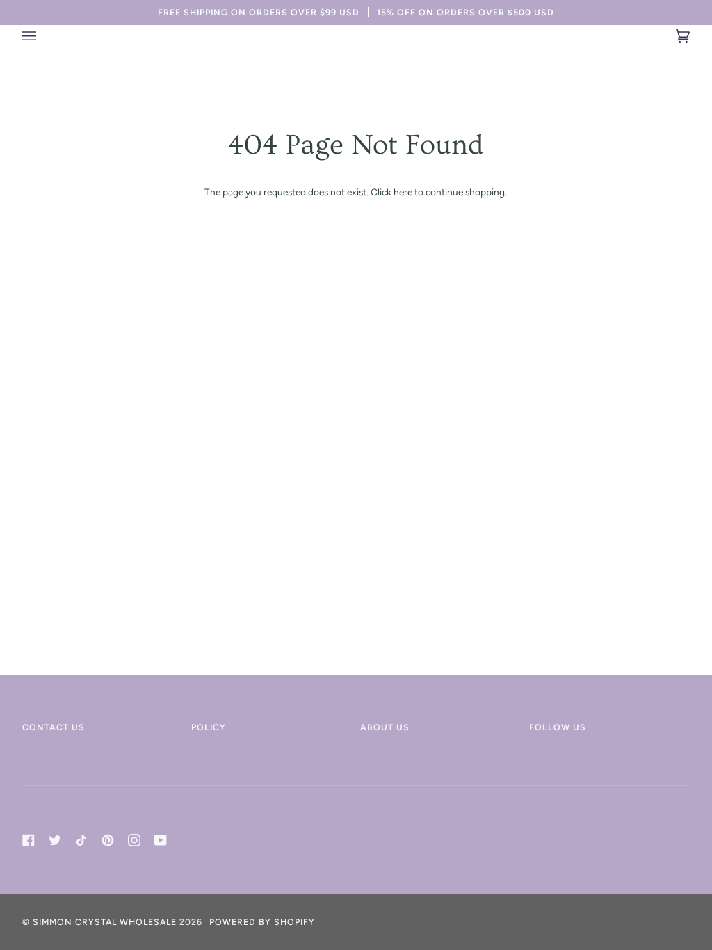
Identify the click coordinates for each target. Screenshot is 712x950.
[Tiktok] (81, 840)
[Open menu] (43, 36)
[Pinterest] (108, 840)
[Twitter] (55, 840)
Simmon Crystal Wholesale (105, 922)
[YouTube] (160, 840)
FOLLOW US (557, 727)
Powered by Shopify (262, 922)
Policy (208, 727)
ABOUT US (385, 727)
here (403, 192)
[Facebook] (28, 840)
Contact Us (53, 727)
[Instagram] (134, 840)
